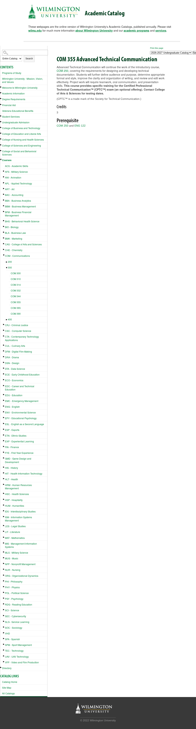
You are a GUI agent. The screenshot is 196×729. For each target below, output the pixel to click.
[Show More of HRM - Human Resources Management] (4, 484)
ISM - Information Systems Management (18, 518)
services (160, 30)
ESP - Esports (12, 429)
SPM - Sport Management (18, 644)
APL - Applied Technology (18, 183)
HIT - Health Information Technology (23, 473)
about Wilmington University (94, 30)
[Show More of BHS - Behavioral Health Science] (4, 221)
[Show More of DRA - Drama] (4, 357)
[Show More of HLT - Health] (4, 478)
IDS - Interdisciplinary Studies (20, 511)
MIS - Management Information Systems (21, 545)
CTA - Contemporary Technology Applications (22, 338)
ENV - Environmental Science (20, 412)
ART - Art (9, 189)
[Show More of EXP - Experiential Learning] (4, 441)
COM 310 (16, 279)
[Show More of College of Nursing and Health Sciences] (1, 139)
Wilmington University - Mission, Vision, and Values (22, 80)
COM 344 (16, 296)
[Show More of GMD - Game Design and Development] (4, 458)
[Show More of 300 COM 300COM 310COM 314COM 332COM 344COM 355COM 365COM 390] (7, 268)
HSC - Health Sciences (17, 494)
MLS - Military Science (16, 552)
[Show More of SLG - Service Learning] (4, 621)
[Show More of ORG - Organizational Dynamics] (4, 575)
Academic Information (13, 93)
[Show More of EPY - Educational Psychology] (4, 417)
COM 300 (16, 273)
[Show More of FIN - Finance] (4, 446)
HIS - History (11, 467)
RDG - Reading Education (18, 604)
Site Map (6, 687)
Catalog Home (9, 681)
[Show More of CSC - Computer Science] (4, 330)
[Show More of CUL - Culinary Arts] (4, 345)
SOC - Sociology (13, 627)
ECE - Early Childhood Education (22, 374)
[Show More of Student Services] (1, 116)
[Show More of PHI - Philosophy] (4, 581)
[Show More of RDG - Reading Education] (4, 604)
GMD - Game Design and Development (18, 460)
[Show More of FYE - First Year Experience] (4, 452)
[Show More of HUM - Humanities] (4, 505)
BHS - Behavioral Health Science (22, 221)
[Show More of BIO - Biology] (4, 226)
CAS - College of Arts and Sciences (23, 244)
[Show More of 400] (7, 320)
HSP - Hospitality (14, 500)
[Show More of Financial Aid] (1, 104)
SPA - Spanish (12, 639)
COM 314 (16, 284)
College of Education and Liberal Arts (21, 133)
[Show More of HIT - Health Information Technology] (4, 473)
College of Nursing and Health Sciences (23, 139)
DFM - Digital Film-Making (18, 351)
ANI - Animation (13, 177)
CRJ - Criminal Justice (16, 325)
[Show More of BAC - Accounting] (4, 194)
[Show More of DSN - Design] (4, 362)
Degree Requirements (13, 99)
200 (10, 261)
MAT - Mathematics (15, 537)
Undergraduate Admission (15, 122)
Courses (6, 160)
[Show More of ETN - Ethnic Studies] (4, 435)
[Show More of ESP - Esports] (4, 429)
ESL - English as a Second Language (24, 424)
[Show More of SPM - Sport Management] (4, 644)
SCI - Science (12, 610)
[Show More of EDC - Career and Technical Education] (4, 385)
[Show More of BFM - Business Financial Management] (4, 211)
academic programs (136, 30)
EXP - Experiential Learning (19, 441)
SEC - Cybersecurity (15, 616)
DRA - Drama (12, 357)
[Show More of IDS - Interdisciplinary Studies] (4, 511)
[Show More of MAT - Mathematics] (4, 537)
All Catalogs (8, 693)
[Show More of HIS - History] (4, 467)
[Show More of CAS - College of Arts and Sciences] (4, 244)
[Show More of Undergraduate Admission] (1, 122)
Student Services (11, 116)
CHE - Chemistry (13, 250)
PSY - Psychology (14, 598)
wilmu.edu (35, 30)
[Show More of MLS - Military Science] (4, 552)
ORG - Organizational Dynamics (21, 575)
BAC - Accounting (14, 194)
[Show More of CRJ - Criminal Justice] (4, 324)
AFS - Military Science (16, 171)
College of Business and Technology (21, 128)
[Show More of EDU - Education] (4, 394)
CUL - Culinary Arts (15, 345)
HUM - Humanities (14, 505)
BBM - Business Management (20, 206)
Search (29, 58)
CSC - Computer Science (18, 330)
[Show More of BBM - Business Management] (4, 206)
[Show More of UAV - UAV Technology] (4, 656)
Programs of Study (11, 72)
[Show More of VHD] (4, 633)
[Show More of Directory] (1, 667)
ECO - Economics (14, 380)
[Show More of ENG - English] (4, 406)
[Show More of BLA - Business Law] (4, 232)
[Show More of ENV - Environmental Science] (4, 412)
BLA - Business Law (15, 232)
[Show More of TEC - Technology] (4, 650)
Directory (6, 668)
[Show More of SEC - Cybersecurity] (4, 615)
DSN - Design (12, 363)
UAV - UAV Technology (17, 656)
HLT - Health (11, 479)
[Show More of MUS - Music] (4, 558)
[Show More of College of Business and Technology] (1, 127)
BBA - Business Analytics (18, 200)
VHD (7, 633)
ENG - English (12, 406)
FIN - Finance (12, 447)
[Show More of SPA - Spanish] (4, 638)
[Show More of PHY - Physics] (4, 586)
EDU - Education (13, 395)
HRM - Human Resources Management (18, 486)
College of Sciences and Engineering (21, 145)
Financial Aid (9, 105)
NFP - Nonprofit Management (20, 564)
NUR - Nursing (12, 569)
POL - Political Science (17, 593)
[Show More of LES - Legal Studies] (4, 525)
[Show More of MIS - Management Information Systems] (4, 543)
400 (10, 319)
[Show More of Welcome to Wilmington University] (1, 87)
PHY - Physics (12, 587)
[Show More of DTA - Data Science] (4, 368)
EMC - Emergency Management (21, 401)
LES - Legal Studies (15, 526)
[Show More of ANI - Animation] (4, 177)
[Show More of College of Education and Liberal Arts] (1, 133)
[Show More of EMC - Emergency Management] (4, 400)
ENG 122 (80, 125)
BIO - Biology (12, 227)
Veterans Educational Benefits (17, 110)
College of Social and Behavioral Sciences (19, 153)
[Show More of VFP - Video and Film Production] (4, 662)
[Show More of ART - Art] (4, 188)
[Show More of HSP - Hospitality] (4, 499)
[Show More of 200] (7, 262)
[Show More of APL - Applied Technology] (4, 183)
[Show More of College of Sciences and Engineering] (1, 145)
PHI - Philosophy (13, 581)
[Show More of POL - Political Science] (4, 592)
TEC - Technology (14, 650)
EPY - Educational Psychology (21, 418)
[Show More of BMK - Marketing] (4, 238)
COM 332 (16, 290)
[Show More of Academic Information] (1, 93)
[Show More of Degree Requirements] (1, 98)
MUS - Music (11, 558)
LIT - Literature (12, 531)
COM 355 (16, 302)
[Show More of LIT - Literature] (4, 531)
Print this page (156, 48)
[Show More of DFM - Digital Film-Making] (4, 351)
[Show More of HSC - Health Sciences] (4, 493)
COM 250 (62, 71)
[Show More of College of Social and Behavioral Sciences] (1, 150)
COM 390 (16, 313)
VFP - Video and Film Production (22, 662)
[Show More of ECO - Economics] (4, 379)
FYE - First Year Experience (19, 452)
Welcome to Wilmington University (20, 87)
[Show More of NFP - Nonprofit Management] (4, 563)
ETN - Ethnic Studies (15, 435)
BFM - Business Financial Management (18, 213)
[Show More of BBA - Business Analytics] (4, 200)
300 (10, 267)
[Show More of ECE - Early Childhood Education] (4, 374)
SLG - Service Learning (17, 621)
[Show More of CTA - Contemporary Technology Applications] (4, 336)
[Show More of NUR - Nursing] (4, 569)
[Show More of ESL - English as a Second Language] (4, 423)
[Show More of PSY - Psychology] (4, 598)
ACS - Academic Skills (16, 166)
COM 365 (16, 307)
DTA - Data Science (15, 368)
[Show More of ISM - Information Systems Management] (4, 516)
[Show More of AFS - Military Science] (4, 171)
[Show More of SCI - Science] (4, 609)
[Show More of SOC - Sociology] (4, 627)
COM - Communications (17, 255)
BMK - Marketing (13, 238)
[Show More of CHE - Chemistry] (4, 249)
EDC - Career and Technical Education (19, 388)
